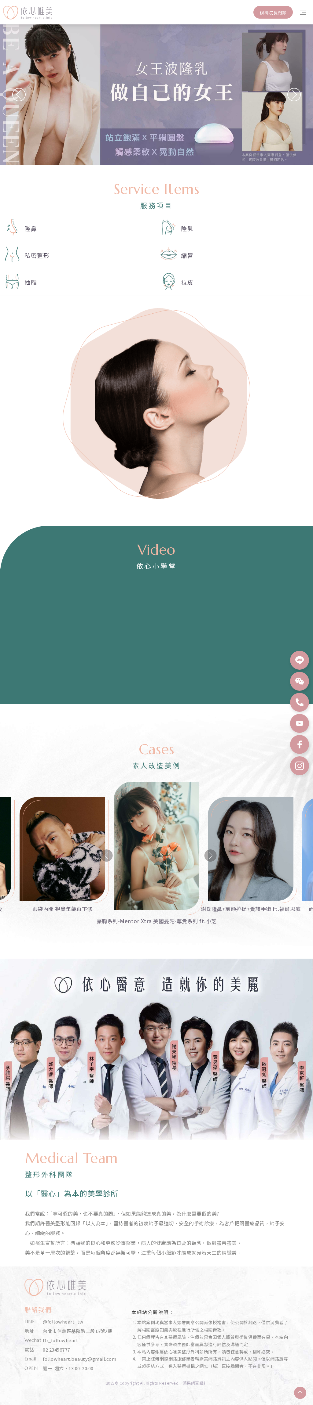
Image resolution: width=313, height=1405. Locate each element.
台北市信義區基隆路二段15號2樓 (77, 1331)
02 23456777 (56, 1349)
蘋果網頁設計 (195, 1383)
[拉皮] (234, 282)
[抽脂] (78, 282)
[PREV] (19, 94)
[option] (62, 872)
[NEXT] (294, 94)
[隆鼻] (78, 228)
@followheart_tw (63, 1321)
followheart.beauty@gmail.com (79, 1359)
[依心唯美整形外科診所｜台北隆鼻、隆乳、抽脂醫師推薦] (27, 17)
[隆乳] (234, 228)
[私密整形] (78, 255)
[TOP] (300, 1393)
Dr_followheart (60, 1340)
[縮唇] (234, 255)
